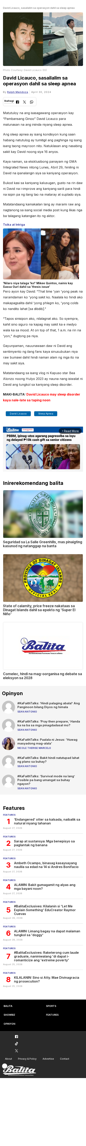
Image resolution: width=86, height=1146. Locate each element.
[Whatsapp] (31, 102)
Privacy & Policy (27, 1058)
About (8, 1058)
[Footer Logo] (19, 1069)
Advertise (48, 1058)
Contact (64, 1058)
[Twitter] (24, 102)
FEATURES (52, 1014)
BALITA (8, 1005)
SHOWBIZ (9, 1014)
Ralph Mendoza (17, 92)
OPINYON (9, 1023)
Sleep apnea (45, 413)
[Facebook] (17, 102)
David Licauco (18, 413)
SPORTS (51, 1005)
